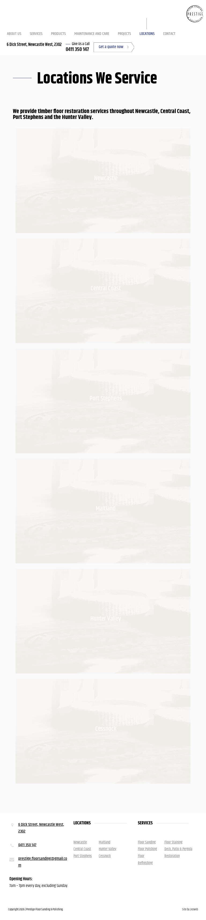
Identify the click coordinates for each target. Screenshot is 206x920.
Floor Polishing (147, 849)
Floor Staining (173, 842)
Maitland (106, 508)
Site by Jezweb (190, 909)
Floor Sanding (147, 842)
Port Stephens (106, 398)
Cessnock (105, 729)
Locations (146, 33)
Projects (124, 33)
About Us (14, 33)
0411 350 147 (77, 49)
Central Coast (106, 288)
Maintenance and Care (91, 33)
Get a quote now (111, 47)
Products (58, 33)
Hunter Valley (105, 618)
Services (36, 33)
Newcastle (105, 178)
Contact (169, 33)
